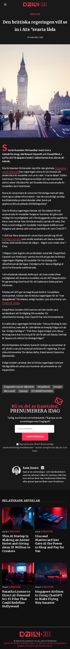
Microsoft (9, 391)
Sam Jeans (31, 468)
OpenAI (23, 391)
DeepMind (43, 386)
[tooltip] (43, 468)
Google (57, 386)
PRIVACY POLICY (29, 643)
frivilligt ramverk (11, 238)
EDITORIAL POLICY (45, 646)
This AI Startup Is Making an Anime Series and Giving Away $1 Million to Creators (16, 543)
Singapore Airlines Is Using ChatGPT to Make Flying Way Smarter (49, 597)
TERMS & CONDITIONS (47, 643)
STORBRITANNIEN (42, 391)
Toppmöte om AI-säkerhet (19, 386)
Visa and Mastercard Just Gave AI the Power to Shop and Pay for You (49, 543)
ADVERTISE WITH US (12, 643)
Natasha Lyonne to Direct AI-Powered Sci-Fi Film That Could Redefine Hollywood (16, 599)
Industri (35, 14)
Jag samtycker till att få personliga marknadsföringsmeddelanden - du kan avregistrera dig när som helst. (35, 447)
